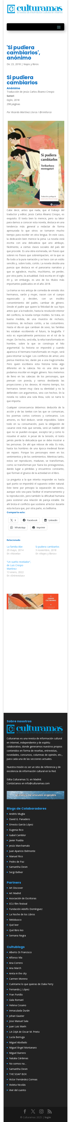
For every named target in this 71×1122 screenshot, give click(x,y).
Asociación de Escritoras (22, 898)
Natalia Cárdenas (18, 1058)
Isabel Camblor (17, 835)
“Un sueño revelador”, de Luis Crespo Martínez (19, 565)
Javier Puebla (16, 840)
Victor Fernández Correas (23, 1079)
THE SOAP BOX (18, 1074)
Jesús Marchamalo (19, 845)
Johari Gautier (16, 1016)
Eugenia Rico (16, 829)
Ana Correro (16, 962)
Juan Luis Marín (17, 1026)
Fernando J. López (19, 989)
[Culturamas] (35, 734)
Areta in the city (18, 973)
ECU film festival (18, 903)
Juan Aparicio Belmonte (22, 851)
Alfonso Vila (15, 957)
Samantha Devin (18, 866)
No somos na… (17, 1063)
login (48, 1117)
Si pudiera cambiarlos (47, 546)
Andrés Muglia (17, 813)
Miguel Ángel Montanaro (23, 1047)
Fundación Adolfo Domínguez (25, 909)
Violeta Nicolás (17, 1084)
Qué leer (14, 924)
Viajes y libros (31, 64)
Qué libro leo (16, 930)
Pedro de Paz (16, 861)
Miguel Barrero (17, 1053)
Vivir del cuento (17, 1090)
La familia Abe (15, 546)
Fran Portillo (16, 994)
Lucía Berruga (17, 1037)
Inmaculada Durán (19, 1010)
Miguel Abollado (18, 1042)
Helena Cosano (17, 1005)
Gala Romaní (16, 1000)
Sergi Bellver (16, 872)
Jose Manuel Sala (18, 1021)
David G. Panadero (19, 819)
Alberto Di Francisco (20, 952)
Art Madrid (15, 893)
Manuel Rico (16, 856)
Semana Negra (17, 935)
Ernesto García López (21, 824)
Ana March (15, 968)
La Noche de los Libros (22, 914)
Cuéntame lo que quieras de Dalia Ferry (31, 984)
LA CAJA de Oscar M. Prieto (24, 1031)
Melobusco (15, 919)
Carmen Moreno (18, 978)
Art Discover (16, 887)
